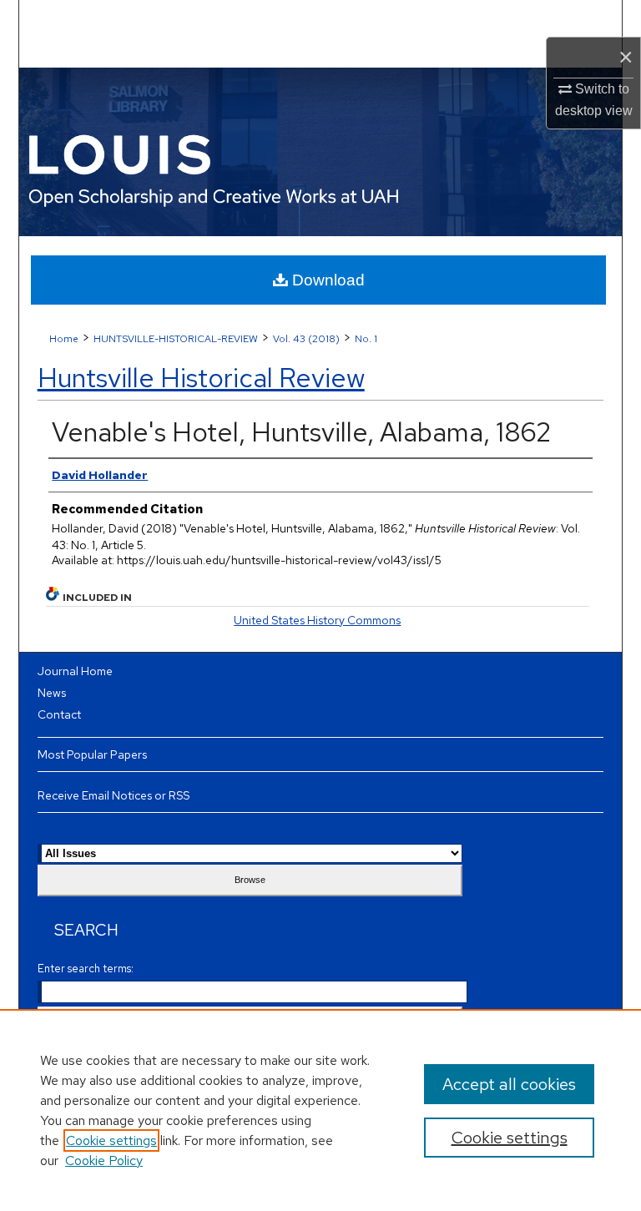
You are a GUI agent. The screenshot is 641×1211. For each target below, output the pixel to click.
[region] (320, 1110)
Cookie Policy (104, 1160)
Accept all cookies (509, 1084)
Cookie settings (111, 1140)
